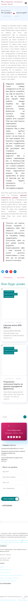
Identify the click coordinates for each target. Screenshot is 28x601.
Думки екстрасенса (10, 294)
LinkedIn (15, 271)
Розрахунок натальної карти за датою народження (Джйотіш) (13, 385)
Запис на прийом (8, 499)
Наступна (20, 277)
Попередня (8, 277)
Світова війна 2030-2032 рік (13, 326)
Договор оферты (23, 600)
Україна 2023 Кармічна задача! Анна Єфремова (12, 458)
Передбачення (8, 296)
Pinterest (10, 271)
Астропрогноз (8, 291)
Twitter (2, 271)
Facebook (6, 271)
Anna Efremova (6, 16)
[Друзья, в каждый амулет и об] (14, 513)
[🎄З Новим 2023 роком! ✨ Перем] (14, 509)
